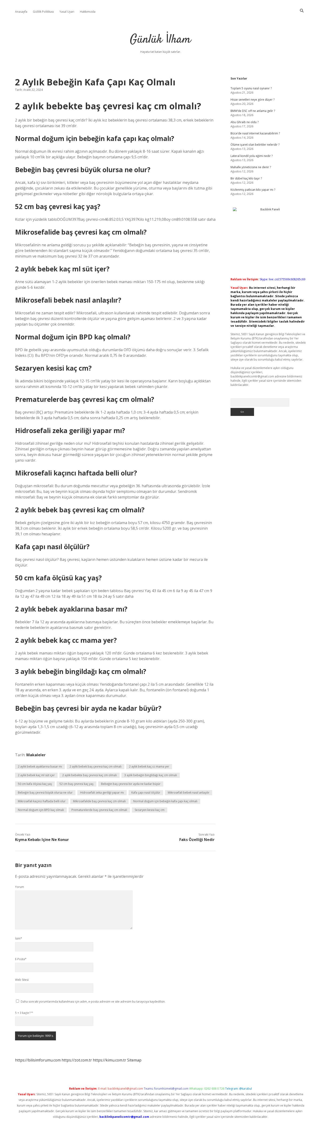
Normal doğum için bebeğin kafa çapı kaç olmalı (165, 801)
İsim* (18, 938)
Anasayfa (21, 12)
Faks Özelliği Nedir (197, 839)
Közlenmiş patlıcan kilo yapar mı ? (253, 190)
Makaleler (36, 754)
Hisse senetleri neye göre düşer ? (252, 100)
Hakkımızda (87, 12)
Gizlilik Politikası (43, 12)
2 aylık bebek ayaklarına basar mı (40, 766)
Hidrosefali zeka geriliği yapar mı (102, 793)
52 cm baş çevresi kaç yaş (76, 784)
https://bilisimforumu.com (38, 1060)
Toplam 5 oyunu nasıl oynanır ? (251, 88)
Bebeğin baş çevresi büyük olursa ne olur (45, 793)
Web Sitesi (22, 980)
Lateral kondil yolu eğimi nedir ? (252, 156)
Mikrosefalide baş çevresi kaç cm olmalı (99, 801)
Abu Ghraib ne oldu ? (244, 122)
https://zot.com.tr (77, 1060)
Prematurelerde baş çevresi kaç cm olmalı (99, 810)
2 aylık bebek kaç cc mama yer (149, 766)
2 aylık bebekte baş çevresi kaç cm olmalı (89, 775)
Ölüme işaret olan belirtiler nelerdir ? (255, 145)
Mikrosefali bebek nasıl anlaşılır (188, 793)
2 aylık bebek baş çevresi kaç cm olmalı (95, 766)
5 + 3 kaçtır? (24, 1013)
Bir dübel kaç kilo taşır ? (246, 178)
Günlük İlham (160, 39)
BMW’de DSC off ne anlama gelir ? (253, 111)
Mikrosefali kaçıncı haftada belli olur (42, 801)
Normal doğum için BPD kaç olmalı (41, 810)
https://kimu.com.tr (109, 1060)
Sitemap (134, 1060)
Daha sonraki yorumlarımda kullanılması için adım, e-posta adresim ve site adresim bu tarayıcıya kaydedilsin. (93, 1002)
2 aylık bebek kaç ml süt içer (36, 775)
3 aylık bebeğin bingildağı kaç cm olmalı (150, 775)
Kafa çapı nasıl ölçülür (145, 793)
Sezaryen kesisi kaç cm (149, 810)
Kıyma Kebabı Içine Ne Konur (42, 839)
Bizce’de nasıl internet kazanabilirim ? (255, 133)
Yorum (19, 887)
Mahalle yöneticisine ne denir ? (251, 167)
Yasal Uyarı (66, 12)
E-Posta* (21, 959)
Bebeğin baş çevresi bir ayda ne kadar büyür (130, 784)
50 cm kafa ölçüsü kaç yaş (35, 784)
